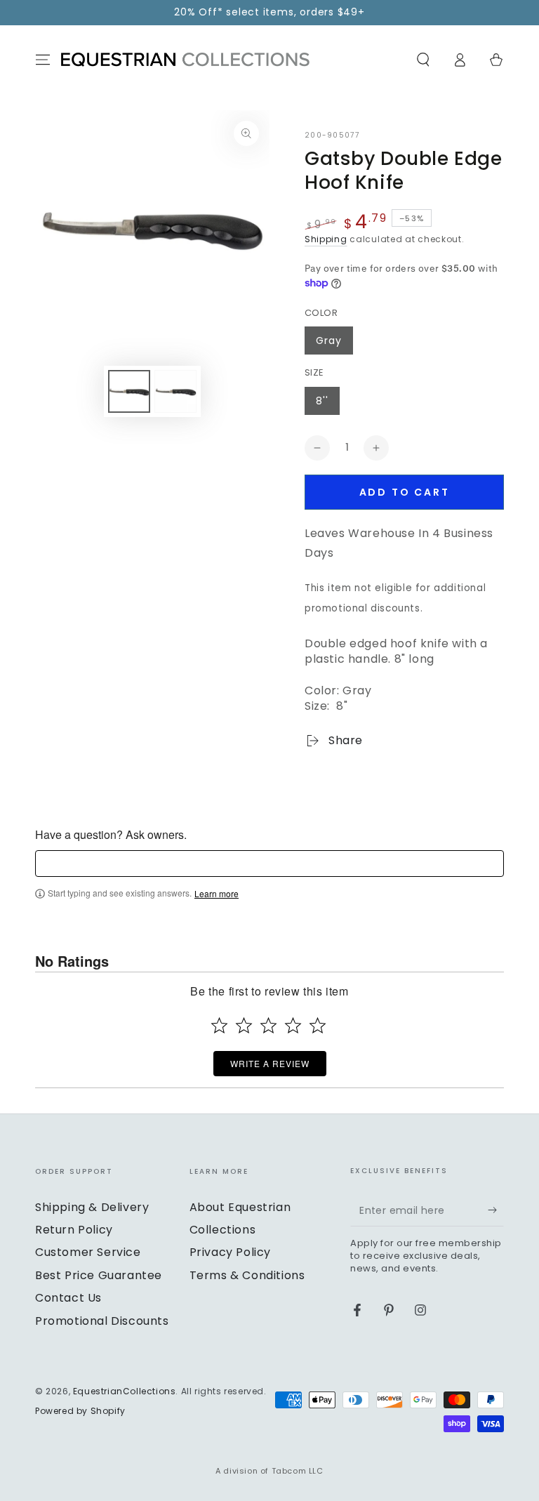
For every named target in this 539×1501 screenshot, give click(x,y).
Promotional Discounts (102, 1321)
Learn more (216, 893)
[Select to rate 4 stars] (293, 1025)
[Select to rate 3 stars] (268, 1025)
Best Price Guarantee (98, 1275)
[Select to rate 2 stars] (244, 1025)
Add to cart (404, 492)
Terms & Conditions (247, 1275)
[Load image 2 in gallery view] (175, 391)
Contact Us (68, 1298)
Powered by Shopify (80, 1411)
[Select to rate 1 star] (219, 1025)
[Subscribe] (496, 1210)
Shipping (326, 239)
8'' (322, 401)
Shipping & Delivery (92, 1207)
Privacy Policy (230, 1252)
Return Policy (74, 1230)
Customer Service (88, 1252)
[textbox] (269, 863)
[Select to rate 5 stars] (317, 1025)
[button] (423, 59)
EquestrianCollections (124, 1391)
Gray (329, 340)
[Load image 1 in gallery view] (129, 391)
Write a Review (270, 1063)
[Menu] (43, 59)
